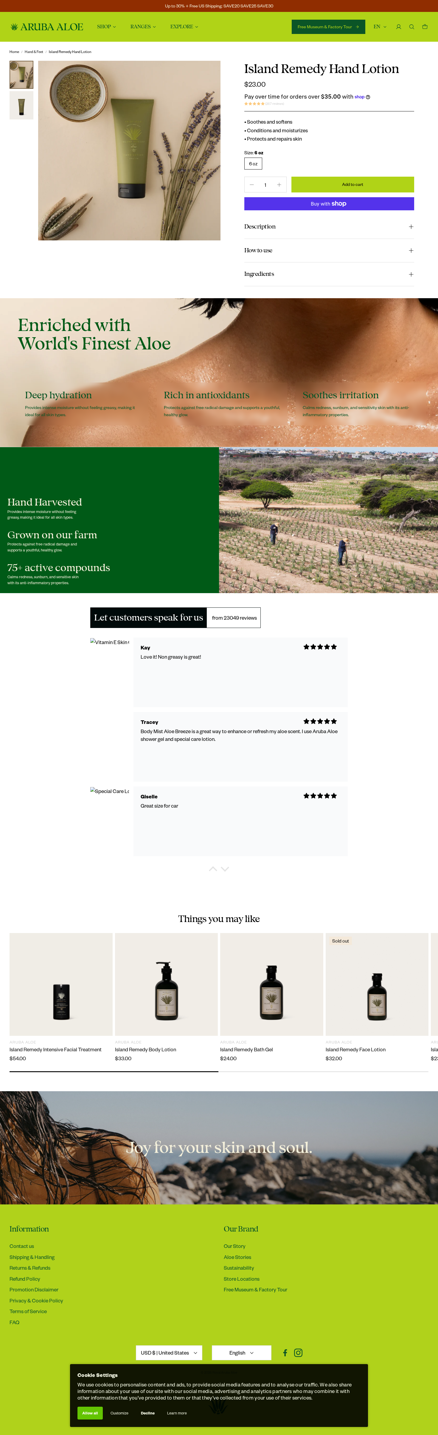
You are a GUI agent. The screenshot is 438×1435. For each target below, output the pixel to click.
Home (14, 51)
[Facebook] (285, 1353)
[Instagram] (298, 1353)
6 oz (253, 164)
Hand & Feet (34, 51)
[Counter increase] (279, 184)
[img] (320, 647)
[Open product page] (61, 984)
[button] (329, 227)
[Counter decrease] (251, 184)
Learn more (177, 1413)
